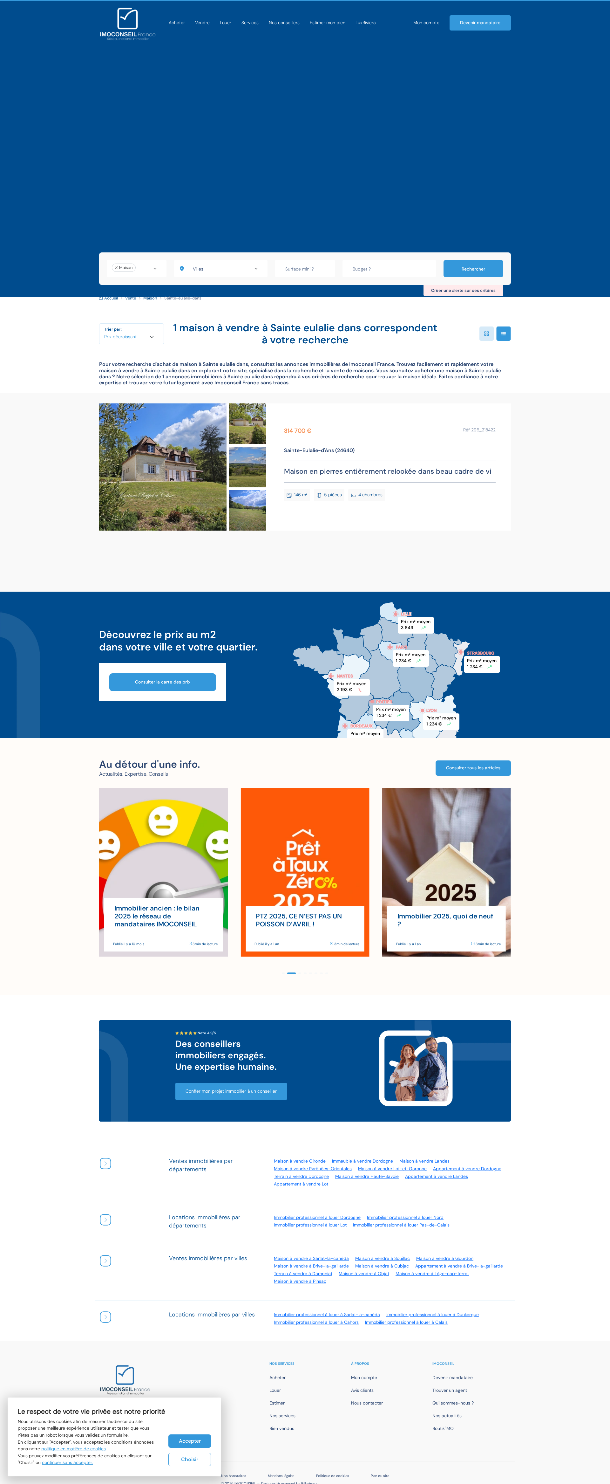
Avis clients (362, 1390)
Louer (225, 22)
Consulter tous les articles (473, 768)
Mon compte (426, 22)
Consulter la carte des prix (162, 682)
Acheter (177, 22)
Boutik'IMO (443, 1428)
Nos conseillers (284, 22)
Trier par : (113, 329)
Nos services (282, 1416)
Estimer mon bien (327, 22)
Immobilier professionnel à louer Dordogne (317, 1217)
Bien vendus (281, 1428)
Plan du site (380, 1476)
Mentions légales (281, 1476)
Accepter (190, 1441)
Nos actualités (447, 1416)
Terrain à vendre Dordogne (301, 1176)
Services (250, 22)
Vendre (202, 22)
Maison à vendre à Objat (364, 1273)
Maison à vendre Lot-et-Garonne (392, 1168)
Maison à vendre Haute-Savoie (367, 1176)
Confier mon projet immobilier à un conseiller (231, 1091)
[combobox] (136, 268)
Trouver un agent (449, 1390)
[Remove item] (116, 267)
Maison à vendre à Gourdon (444, 1258)
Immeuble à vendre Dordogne (362, 1161)
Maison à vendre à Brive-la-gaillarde (311, 1266)
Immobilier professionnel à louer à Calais (406, 1322)
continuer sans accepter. (67, 1462)
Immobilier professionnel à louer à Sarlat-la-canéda (327, 1314)
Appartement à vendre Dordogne (467, 1168)
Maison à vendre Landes (424, 1161)
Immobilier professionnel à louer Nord (405, 1217)
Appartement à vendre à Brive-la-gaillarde (459, 1266)
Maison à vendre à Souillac (382, 1258)
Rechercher (473, 269)
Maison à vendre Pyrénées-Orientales (313, 1168)
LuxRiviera (366, 22)
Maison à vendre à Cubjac (382, 1266)
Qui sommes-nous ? (453, 1403)
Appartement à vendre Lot (301, 1184)
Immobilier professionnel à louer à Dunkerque (432, 1314)
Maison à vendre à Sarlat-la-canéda (311, 1258)
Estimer (277, 1403)
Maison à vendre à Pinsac (300, 1281)
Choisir (189, 1459)
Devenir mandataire (480, 22)
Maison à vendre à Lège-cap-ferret (432, 1273)
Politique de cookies (332, 1476)
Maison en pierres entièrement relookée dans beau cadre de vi (387, 471)
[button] (283, 973)
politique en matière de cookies (73, 1449)
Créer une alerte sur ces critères (463, 290)
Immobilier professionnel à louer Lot (310, 1225)
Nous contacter (367, 1403)
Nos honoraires (233, 1476)
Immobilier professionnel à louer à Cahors (316, 1322)
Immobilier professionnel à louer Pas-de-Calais (401, 1225)
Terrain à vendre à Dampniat (303, 1273)
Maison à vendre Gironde (300, 1161)
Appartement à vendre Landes (436, 1176)
